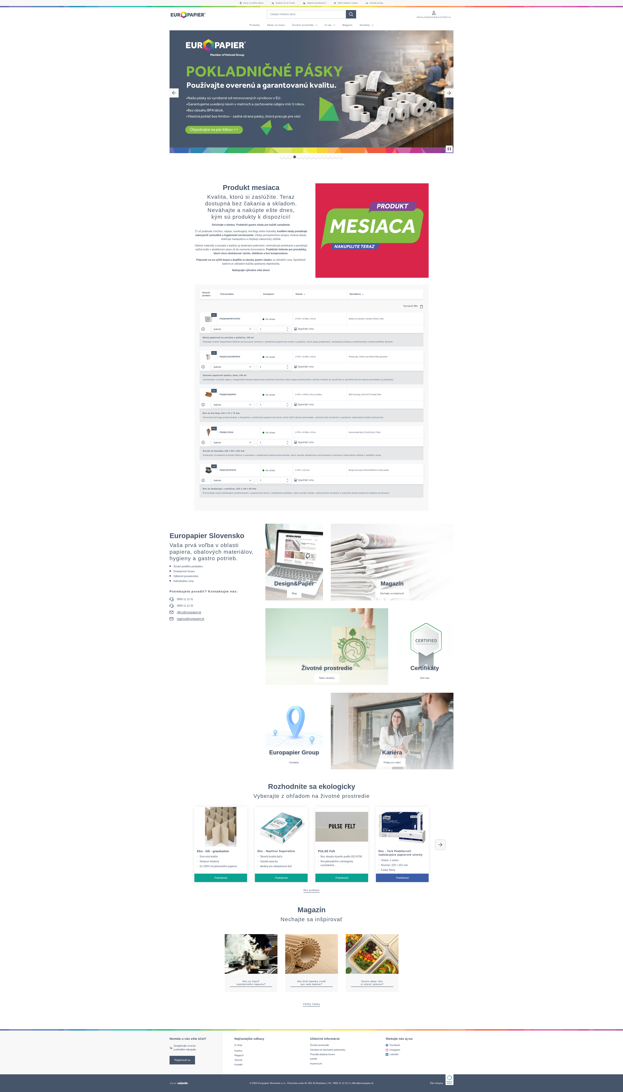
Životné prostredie (303, 25)
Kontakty (365, 25)
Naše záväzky (327, 678)
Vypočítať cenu (306, 328)
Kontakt (238, 1064)
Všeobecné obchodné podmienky (327, 1049)
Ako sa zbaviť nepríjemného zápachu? (251, 983)
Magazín (347, 25)
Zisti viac (424, 678)
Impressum (316, 1063)
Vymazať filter (411, 306)
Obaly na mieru (276, 25)
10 (320, 157)
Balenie (299, 294)
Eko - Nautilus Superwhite (276, 851)
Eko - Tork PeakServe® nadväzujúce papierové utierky (400, 853)
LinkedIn (394, 1054)
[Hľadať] (351, 14)
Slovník (238, 1060)
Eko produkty (312, 890)
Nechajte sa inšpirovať (392, 593)
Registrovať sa (182, 1060)
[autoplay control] (449, 149)
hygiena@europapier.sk (190, 618)
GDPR (313, 1059)
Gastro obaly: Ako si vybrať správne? (372, 983)
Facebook (395, 1045)
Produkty (255, 25)
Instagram (395, 1049)
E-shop (238, 1045)
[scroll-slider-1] (440, 844)
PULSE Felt (326, 851)
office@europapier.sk (189, 612)
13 (332, 157)
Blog (294, 593)
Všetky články (311, 1004)
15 (341, 157)
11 (324, 157)
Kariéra (238, 1050)
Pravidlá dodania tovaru (322, 1054)
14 (337, 157)
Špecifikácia (355, 294)
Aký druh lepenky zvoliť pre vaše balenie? (311, 983)
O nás (328, 25)
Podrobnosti (220, 877)
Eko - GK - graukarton (213, 851)
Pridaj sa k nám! (392, 762)
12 (328, 157)
